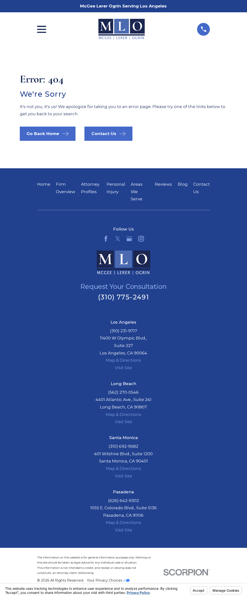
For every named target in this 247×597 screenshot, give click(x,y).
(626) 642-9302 (123, 500)
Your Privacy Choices (105, 580)
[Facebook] (106, 239)
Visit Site (123, 367)
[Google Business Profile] (129, 239)
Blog (183, 184)
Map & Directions (123, 360)
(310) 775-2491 (123, 297)
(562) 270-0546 (123, 392)
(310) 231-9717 (123, 330)
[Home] (121, 29)
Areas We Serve (137, 191)
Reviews (163, 184)
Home (43, 184)
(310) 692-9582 (123, 446)
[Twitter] (118, 239)
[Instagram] (141, 239)
